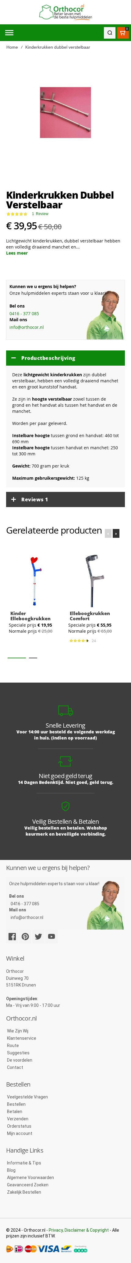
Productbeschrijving (48, 358)
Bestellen (16, 1104)
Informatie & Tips (24, 1162)
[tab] (65, 358)
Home (12, 47)
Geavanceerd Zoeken (27, 1184)
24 (95, 641)
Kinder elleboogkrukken (30, 615)
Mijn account (19, 1133)
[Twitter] (38, 936)
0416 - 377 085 (24, 313)
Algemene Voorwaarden (30, 1177)
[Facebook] (12, 936)
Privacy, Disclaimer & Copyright (79, 1230)
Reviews (34, 499)
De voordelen (19, 1060)
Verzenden (17, 1118)
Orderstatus (19, 1126)
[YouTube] (51, 936)
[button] (16, 658)
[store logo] (65, 12)
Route (13, 1045)
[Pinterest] (25, 936)
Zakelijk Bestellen (24, 1192)
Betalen (14, 1111)
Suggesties (18, 1052)
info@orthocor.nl (26, 327)
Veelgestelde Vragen (27, 1096)
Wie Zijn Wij (17, 1030)
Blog (11, 1170)
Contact (15, 1067)
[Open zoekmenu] (109, 33)
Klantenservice (21, 1038)
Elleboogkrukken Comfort (90, 615)
